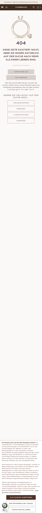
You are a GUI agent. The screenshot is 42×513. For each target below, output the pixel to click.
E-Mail (21, 89)
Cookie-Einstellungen (21, 509)
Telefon (31, 89)
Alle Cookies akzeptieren (21, 497)
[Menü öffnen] (2, 7)
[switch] (5, 510)
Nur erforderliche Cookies (21, 503)
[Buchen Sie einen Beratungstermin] (33, 7)
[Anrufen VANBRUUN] (6, 7)
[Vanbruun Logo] (21, 7)
